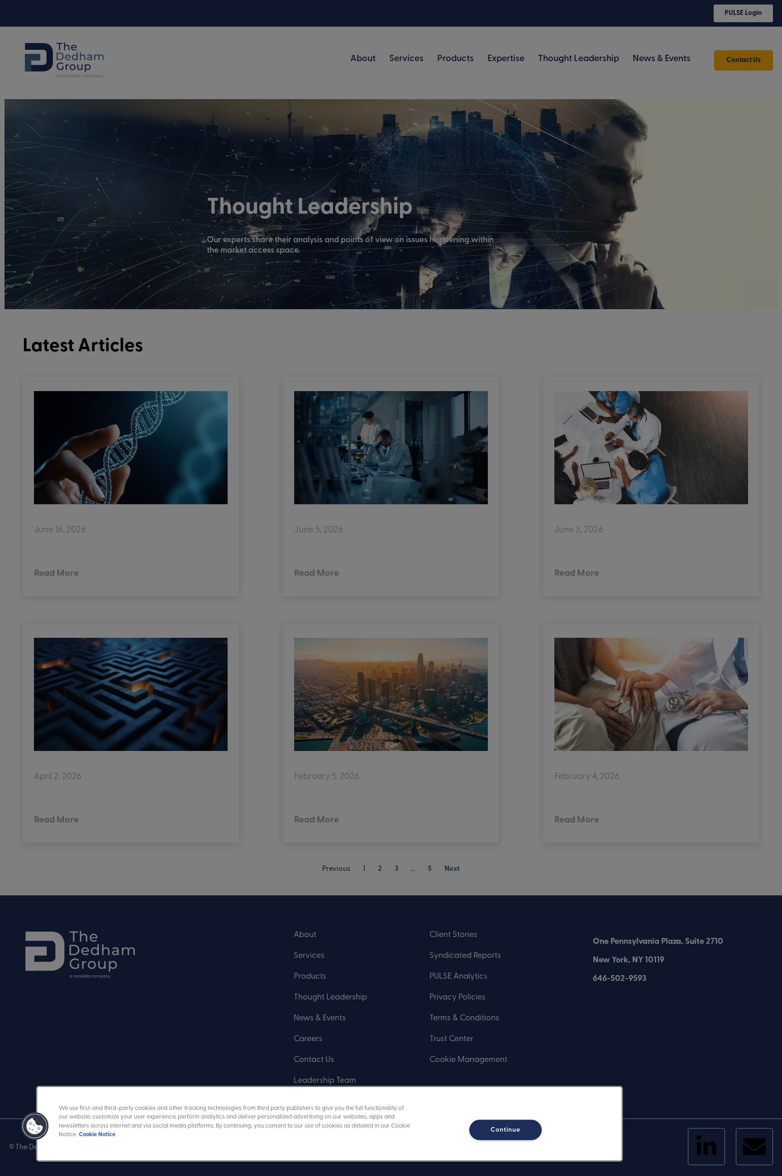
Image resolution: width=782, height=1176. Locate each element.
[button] (34, 1126)
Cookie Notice (97, 1135)
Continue (505, 1129)
